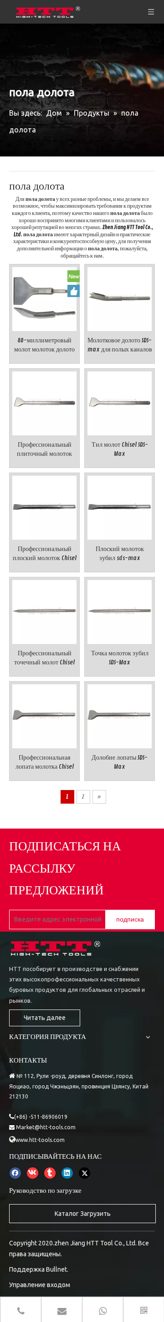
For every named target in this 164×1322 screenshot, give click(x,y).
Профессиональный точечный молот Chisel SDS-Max (44, 658)
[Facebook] (15, 1173)
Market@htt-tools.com (46, 1127)
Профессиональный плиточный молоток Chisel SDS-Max (44, 450)
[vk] (32, 1173)
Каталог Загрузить (83, 1213)
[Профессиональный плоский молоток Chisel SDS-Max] (44, 506)
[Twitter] (84, 1173)
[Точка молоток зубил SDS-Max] (119, 611)
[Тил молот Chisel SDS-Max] (119, 402)
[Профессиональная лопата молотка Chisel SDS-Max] (44, 715)
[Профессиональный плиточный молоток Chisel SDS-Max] (44, 402)
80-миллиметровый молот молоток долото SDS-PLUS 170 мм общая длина (44, 345)
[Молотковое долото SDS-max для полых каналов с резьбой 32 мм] (119, 298)
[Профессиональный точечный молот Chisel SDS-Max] (44, 611)
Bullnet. (57, 1269)
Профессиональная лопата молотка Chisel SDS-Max (44, 762)
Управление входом (39, 1284)
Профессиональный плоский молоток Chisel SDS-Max (45, 554)
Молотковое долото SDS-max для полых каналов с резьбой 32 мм (119, 345)
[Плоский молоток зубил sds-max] (119, 506)
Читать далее (45, 1017)
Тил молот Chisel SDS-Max (120, 449)
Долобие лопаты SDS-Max (120, 762)
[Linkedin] (67, 1173)
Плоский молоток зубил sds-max (120, 553)
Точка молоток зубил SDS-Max (120, 657)
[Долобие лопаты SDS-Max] (119, 715)
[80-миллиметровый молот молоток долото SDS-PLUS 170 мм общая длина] (44, 298)
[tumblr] (50, 1173)
